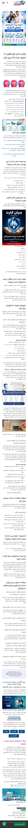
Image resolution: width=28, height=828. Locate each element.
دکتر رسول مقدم (21, 802)
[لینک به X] (7, 826)
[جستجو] (7, 3)
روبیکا (13, 731)
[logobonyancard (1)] (16, 3)
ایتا (5, 731)
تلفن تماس (13, 736)
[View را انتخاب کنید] (12, 785)
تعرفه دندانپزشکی (10, 682)
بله (20, 731)
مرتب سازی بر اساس (20, 786)
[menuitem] (7, 3)
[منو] (4, 3)
